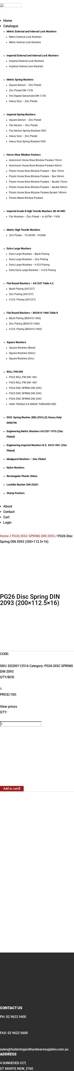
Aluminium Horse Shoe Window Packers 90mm (35, 165)
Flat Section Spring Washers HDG (27, 130)
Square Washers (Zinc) (21, 358)
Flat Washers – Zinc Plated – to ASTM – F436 (34, 216)
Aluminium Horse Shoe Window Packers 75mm (35, 160)
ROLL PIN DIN (15, 371)
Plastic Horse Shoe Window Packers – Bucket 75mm (38, 181)
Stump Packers (16, 493)
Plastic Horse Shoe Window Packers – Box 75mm (36, 171)
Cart (6, 517)
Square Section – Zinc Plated (25, 85)
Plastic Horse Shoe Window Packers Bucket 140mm (38, 192)
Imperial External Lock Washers (26, 61)
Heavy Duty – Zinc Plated (23, 101)
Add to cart (10, 788)
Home (7, 21)
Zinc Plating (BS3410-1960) (24, 323)
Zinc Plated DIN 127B (21, 90)
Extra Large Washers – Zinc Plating (28, 259)
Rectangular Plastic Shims (22, 476)
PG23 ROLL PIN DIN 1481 (23, 382)
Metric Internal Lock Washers (25, 42)
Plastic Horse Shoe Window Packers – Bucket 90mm (38, 187)
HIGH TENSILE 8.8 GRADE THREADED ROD (32, 404)
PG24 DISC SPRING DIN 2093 (25, 388)
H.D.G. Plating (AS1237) (22, 299)
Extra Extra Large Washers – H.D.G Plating (32, 270)
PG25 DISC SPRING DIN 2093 (25, 393)
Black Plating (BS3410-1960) (25, 318)
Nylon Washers (15, 467)
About (7, 506)
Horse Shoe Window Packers (24, 154)
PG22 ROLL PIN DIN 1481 (23, 377)
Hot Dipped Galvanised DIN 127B (27, 95)
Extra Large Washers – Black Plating (29, 254)
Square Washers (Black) (22, 347)
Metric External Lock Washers (25, 36)
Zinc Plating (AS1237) (21, 294)
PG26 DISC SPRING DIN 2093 (25, 398)
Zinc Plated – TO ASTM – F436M (27, 235)
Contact (9, 512)
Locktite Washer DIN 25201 (22, 484)
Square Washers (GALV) (22, 353)
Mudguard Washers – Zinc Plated (26, 459)
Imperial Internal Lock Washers (26, 66)
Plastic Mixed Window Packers (26, 197)
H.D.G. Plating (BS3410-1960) (25, 329)
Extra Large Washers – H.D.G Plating (29, 264)
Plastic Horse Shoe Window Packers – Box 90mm (36, 176)
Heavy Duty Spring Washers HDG (27, 141)
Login (7, 523)
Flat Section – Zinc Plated (23, 125)
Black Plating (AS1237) (22, 288)
